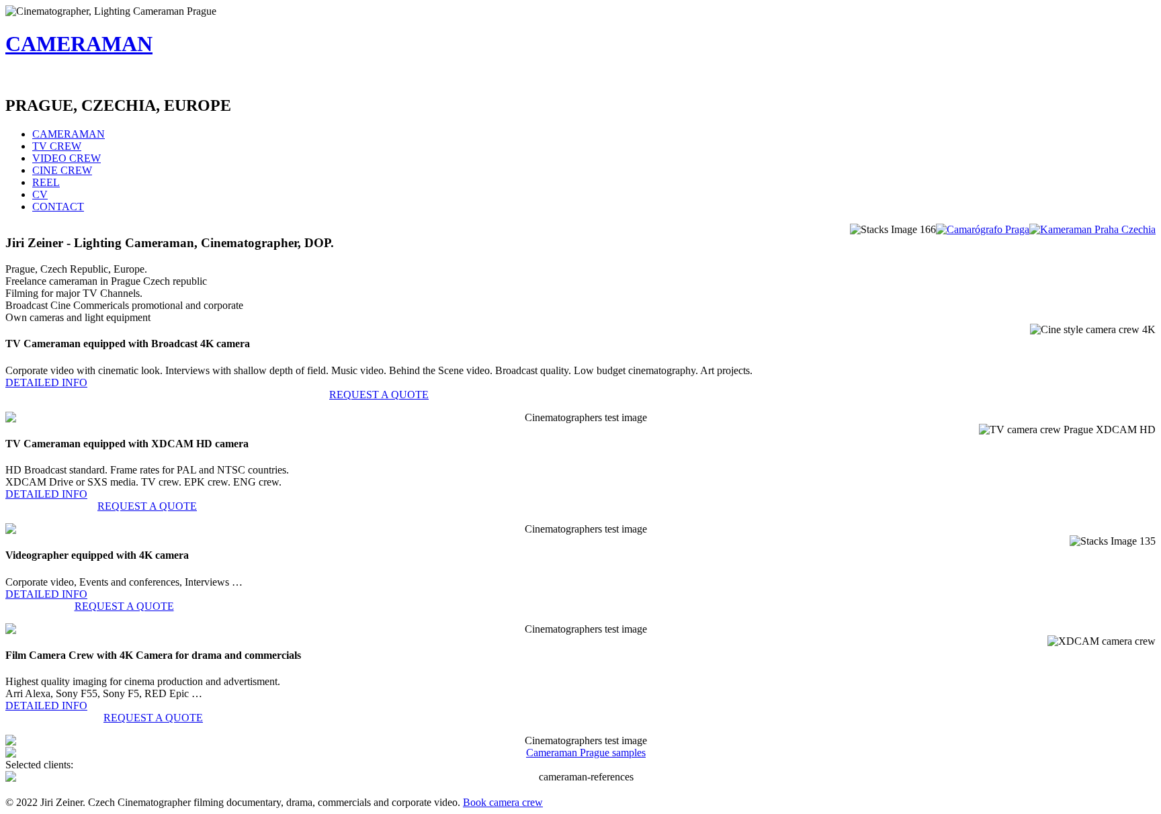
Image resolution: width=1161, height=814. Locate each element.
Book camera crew (503, 802)
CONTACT (58, 206)
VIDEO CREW (66, 158)
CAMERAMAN (79, 44)
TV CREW (56, 146)
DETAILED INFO (46, 382)
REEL (46, 182)
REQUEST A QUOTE (379, 394)
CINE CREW (62, 170)
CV (40, 194)
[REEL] (580, 753)
